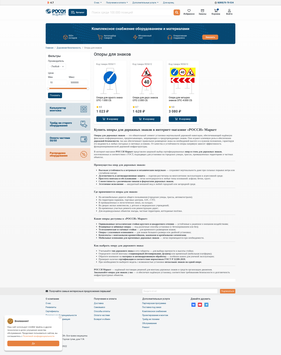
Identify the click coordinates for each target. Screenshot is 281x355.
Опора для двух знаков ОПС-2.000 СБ (145, 99)
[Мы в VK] (193, 304)
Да (33, 343)
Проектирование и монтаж (155, 315)
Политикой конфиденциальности (38, 336)
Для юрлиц (168, 2)
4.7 (52, 2)
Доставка (98, 303)
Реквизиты (51, 307)
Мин (50, 77)
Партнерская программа (154, 303)
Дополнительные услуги (144, 2)
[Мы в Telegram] (206, 304)
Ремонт (146, 327)
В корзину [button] (112, 119)
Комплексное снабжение (154, 311)
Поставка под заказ (151, 307)
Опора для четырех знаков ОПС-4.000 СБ (180, 99)
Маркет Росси (56, 12)
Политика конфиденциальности (61, 315)
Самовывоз (99, 307)
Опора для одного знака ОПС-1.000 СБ (109, 99)
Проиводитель (56, 61)
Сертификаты (52, 311)
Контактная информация (58, 319)
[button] (77, 12)
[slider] (48, 88)
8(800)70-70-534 (225, 2)
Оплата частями (102, 315)
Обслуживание (149, 323)
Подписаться (227, 291)
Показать (55, 95)
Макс (71, 77)
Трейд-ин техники (150, 319)
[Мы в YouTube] (200, 304)
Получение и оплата (116, 2)
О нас (97, 2)
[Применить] (177, 12)
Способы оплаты (102, 311)
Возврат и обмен (102, 319)
